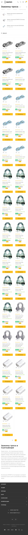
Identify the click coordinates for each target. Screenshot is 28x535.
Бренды (3, 491)
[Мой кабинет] (23, 2)
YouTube (15, 519)
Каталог (3, 484)
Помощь (3, 504)
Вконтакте (12, 519)
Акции (3, 487)
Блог (2, 494)
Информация (5, 501)
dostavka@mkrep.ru (15, 512)
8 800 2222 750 (14, 510)
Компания (4, 497)
